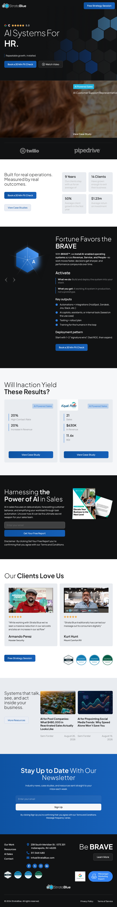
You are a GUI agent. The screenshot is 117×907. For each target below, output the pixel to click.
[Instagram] (41, 866)
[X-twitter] (35, 866)
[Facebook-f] (29, 866)
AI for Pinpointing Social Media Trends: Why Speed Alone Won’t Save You (94, 722)
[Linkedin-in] (47, 866)
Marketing (101, 406)
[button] (6, 280)
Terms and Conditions (52, 544)
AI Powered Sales (84, 86)
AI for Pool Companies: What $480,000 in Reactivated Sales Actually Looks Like (56, 723)
